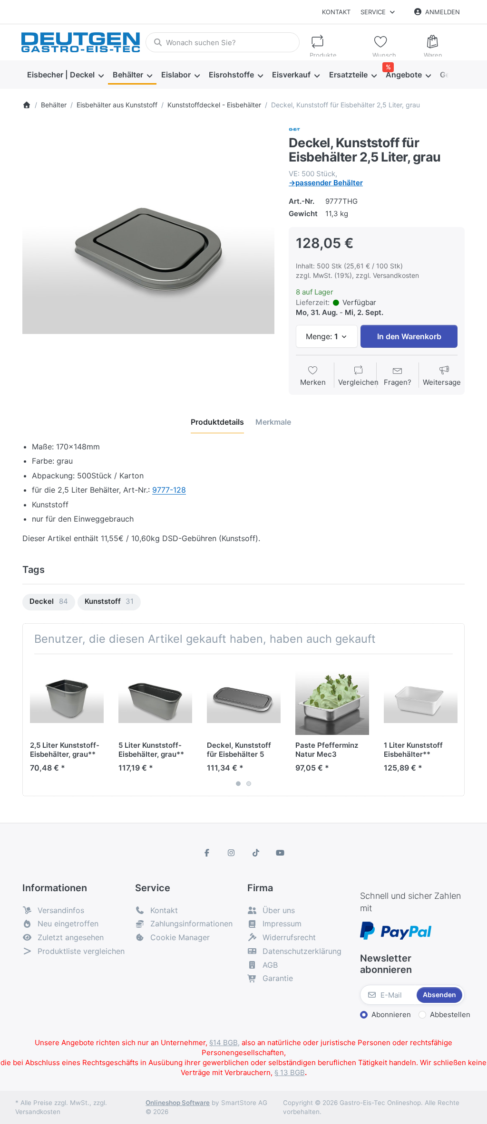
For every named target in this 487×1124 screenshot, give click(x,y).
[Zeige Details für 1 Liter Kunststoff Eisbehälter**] (421, 698)
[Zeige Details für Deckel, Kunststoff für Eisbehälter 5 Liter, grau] (244, 698)
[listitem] (148, 249)
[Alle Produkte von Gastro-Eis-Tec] (294, 128)
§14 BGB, (224, 1042)
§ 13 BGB (289, 1072)
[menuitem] (65, 75)
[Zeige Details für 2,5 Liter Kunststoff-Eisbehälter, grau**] (67, 698)
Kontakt (336, 12)
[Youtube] (280, 852)
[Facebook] (206, 852)
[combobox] (222, 42)
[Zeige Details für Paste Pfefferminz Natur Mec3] (332, 698)
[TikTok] (255, 852)
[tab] (217, 422)
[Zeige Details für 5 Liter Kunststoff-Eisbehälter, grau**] (155, 698)
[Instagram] (231, 852)
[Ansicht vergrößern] (148, 249)
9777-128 (169, 490)
